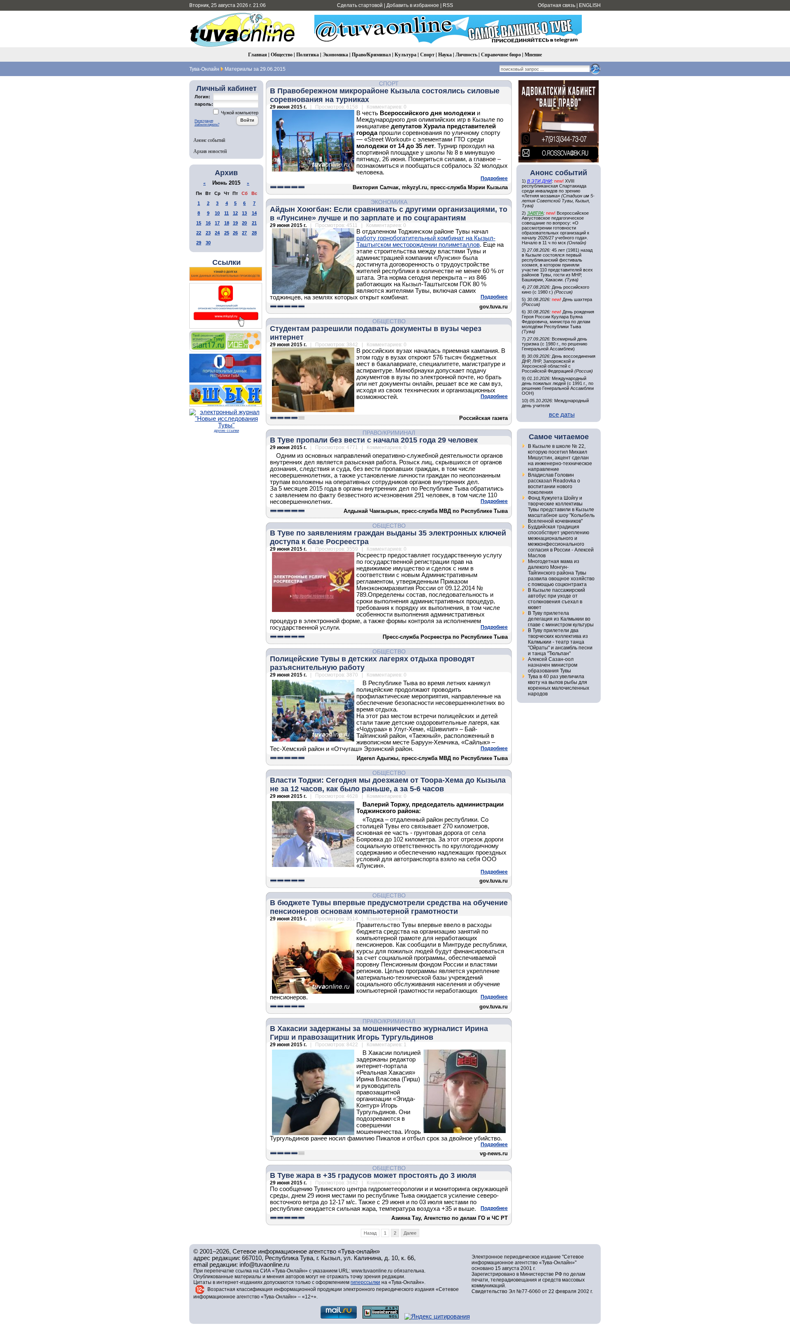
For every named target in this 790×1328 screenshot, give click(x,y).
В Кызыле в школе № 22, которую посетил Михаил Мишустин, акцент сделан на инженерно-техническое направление (560, 457)
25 (226, 232)
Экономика (335, 54)
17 (217, 222)
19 (235, 222)
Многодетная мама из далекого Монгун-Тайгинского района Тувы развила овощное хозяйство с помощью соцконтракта (561, 573)
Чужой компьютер (239, 112)
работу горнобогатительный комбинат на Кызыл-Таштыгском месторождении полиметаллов (425, 241)
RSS (448, 5)
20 (244, 222)
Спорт (427, 54)
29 (198, 242)
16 (208, 222)
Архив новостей (210, 151)
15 (198, 222)
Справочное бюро (501, 54)
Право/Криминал (371, 54)
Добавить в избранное (412, 5)
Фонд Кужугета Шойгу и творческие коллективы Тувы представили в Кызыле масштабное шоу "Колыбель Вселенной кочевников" (561, 509)
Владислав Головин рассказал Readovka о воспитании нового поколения (554, 483)
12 (235, 213)
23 (208, 232)
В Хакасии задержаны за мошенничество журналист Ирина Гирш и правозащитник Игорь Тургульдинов (379, 1032)
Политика (307, 54)
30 (208, 242)
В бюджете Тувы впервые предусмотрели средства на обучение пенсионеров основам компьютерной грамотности (389, 907)
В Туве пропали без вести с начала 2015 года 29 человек (374, 440)
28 (254, 232)
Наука (445, 54)
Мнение (533, 54)
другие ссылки (226, 431)
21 (254, 222)
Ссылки (226, 262)
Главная (257, 54)
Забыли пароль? (207, 124)
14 (254, 213)
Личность (466, 54)
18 (226, 222)
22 (198, 232)
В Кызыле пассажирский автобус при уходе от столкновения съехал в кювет (556, 598)
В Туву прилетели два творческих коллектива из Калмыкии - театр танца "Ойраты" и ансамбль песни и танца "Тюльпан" (560, 642)
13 (244, 213)
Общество (282, 54)
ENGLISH (590, 5)
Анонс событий (209, 140)
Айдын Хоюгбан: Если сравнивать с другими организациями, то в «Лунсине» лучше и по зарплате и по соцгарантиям (388, 213)
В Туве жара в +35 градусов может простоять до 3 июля (373, 1175)
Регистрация (204, 121)
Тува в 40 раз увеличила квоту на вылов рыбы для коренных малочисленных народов (558, 685)
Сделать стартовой (360, 5)
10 (217, 213)
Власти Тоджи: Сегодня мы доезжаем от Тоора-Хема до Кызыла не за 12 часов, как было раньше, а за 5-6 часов (388, 784)
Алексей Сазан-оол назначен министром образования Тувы (552, 665)
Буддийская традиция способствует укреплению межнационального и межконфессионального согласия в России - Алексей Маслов (561, 541)
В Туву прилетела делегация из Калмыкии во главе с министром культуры (561, 619)
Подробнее (494, 178)
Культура (405, 54)
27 (244, 232)
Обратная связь (556, 5)
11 (226, 213)
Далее (410, 1233)
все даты (562, 414)
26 (235, 232)
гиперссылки (365, 1282)
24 (217, 232)
